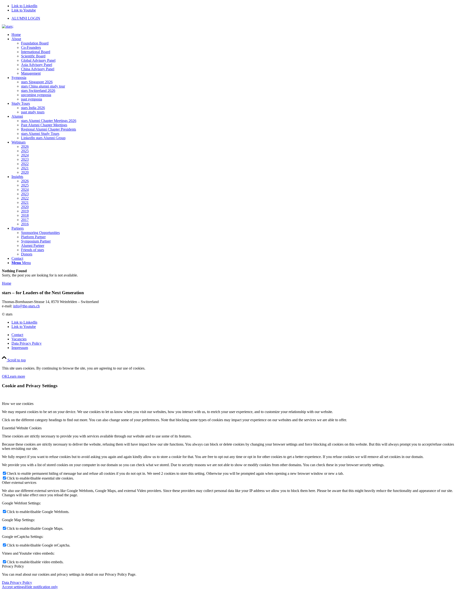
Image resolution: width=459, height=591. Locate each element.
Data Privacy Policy (17, 582)
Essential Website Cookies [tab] (22, 428)
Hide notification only (41, 587)
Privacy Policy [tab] (13, 566)
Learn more (16, 376)
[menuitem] (234, 18)
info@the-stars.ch (26, 306)
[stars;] (7, 26)
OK (5, 376)
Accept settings (13, 587)
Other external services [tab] (19, 483)
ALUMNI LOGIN (25, 18)
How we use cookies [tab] (17, 404)
